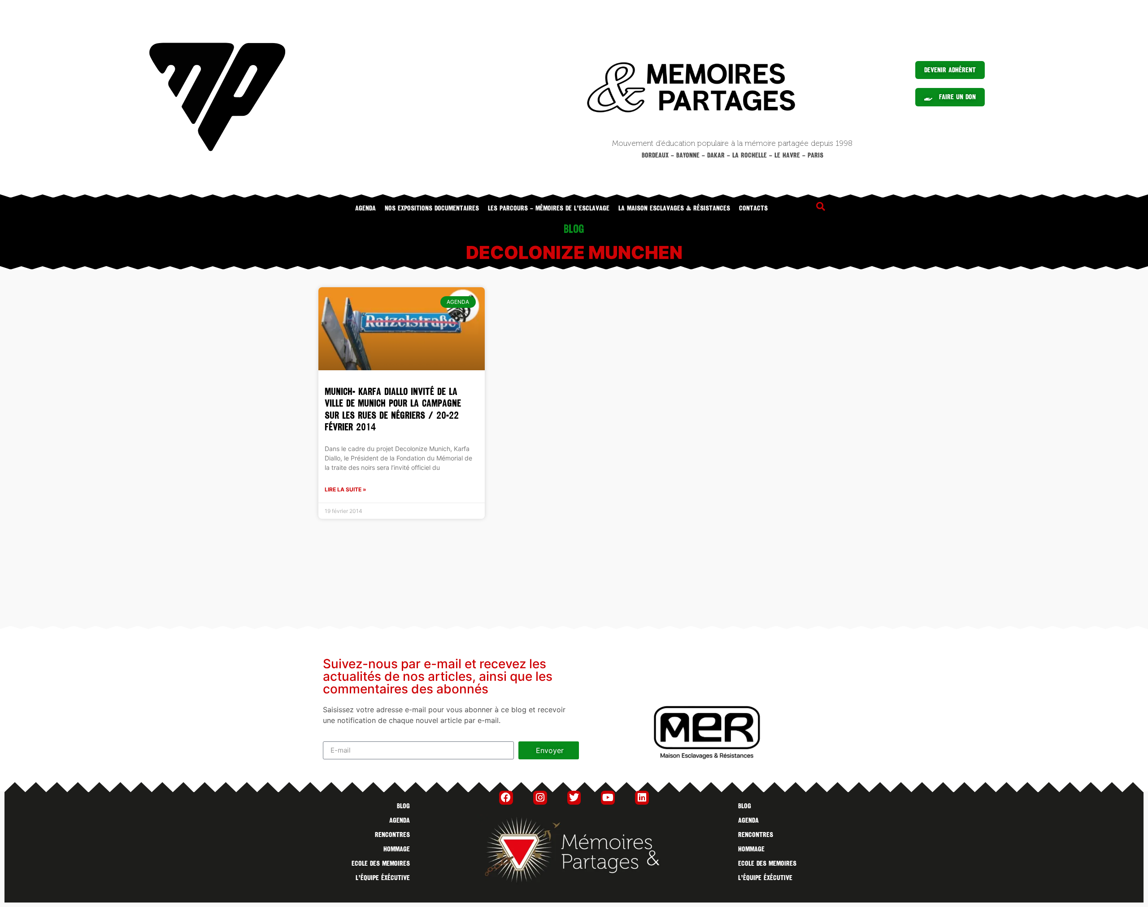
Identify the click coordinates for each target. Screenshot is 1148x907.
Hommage (396, 849)
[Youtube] (608, 798)
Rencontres (392, 835)
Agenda (365, 208)
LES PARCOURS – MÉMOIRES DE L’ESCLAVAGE (548, 208)
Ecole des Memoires (381, 863)
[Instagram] (540, 798)
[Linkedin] (642, 798)
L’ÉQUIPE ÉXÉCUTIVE (383, 878)
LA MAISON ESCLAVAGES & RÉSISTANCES (674, 208)
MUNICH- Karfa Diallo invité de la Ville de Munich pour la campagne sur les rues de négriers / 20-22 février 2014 (393, 409)
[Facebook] (506, 798)
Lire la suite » (345, 489)
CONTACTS (753, 208)
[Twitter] (574, 798)
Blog (403, 806)
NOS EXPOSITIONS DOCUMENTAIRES (432, 208)
